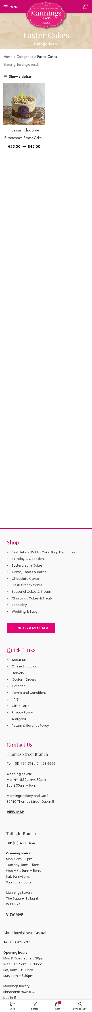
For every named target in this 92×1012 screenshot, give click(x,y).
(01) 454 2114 (23, 763)
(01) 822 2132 (20, 942)
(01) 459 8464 (24, 843)
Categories (44, 44)
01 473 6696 (46, 763)
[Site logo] (46, 14)
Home (8, 56)
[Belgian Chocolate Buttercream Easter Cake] (24, 104)
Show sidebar (20, 76)
